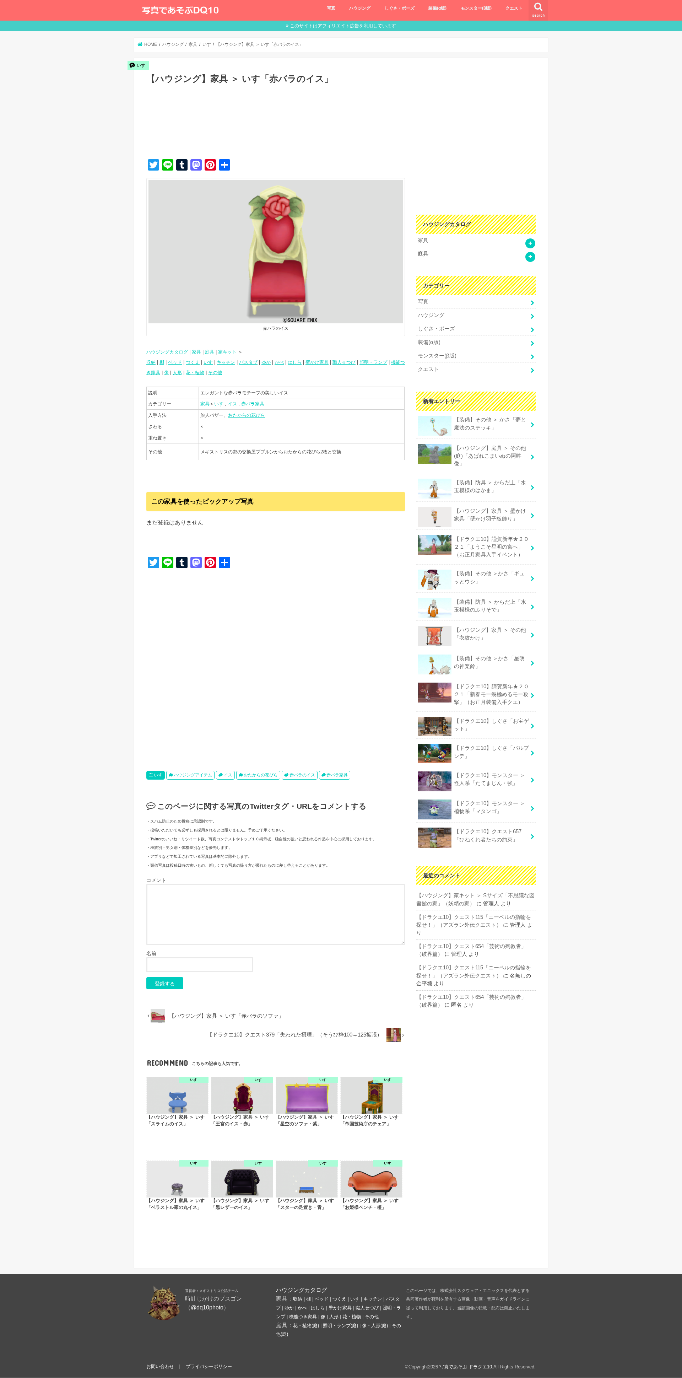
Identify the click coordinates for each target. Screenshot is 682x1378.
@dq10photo (207, 1307)
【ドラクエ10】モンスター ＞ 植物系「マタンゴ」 (489, 807)
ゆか (266, 362)
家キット (227, 352)
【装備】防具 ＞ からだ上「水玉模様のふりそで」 (490, 606)
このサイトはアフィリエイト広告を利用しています (343, 25)
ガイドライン (512, 1299)
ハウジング (359, 8)
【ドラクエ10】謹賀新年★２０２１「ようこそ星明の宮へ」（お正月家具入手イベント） (491, 547)
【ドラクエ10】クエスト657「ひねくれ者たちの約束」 (487, 835)
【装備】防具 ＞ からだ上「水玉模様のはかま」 (490, 486)
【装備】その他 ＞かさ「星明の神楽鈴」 (489, 662)
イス (232, 404)
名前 (151, 953)
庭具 (209, 352)
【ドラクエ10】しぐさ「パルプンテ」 (491, 752)
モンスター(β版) (476, 8)
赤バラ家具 (252, 404)
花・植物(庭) (306, 1325)
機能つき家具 (303, 1317)
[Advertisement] (275, 129)
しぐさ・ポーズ (400, 8)
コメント (156, 880)
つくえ (193, 362)
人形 (177, 372)
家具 (196, 352)
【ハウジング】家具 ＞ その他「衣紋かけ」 (490, 634)
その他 (215, 372)
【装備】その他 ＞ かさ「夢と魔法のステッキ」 (490, 423)
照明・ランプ (373, 362)
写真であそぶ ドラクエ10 (465, 1366)
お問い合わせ (160, 1366)
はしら (295, 362)
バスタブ (248, 362)
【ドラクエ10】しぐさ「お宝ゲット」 (491, 725)
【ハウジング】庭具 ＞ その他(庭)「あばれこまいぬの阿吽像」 (490, 456)
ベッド (175, 362)
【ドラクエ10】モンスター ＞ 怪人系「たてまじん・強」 (489, 779)
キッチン (226, 362)
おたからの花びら (246, 415)
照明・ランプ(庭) (340, 1325)
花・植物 (195, 372)
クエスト (514, 8)
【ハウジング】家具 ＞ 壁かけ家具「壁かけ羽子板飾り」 (490, 515)
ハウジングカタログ (167, 352)
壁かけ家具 (317, 362)
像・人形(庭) (375, 1325)
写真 (331, 8)
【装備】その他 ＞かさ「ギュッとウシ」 (489, 577)
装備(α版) (437, 8)
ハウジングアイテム (193, 775)
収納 (151, 362)
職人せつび (344, 362)
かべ (279, 362)
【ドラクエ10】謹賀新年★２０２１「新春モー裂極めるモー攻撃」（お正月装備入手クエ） (491, 694)
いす (208, 362)
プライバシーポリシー (209, 1366)
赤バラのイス (302, 775)
